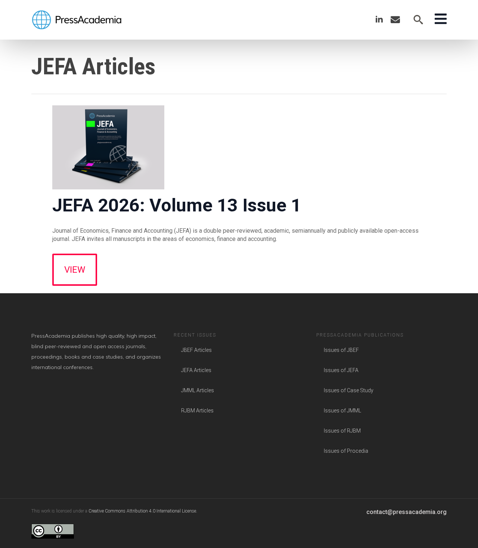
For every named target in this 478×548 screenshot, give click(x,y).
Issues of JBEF (341, 350)
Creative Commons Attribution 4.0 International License (142, 511)
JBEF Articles (196, 350)
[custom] (395, 19)
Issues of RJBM (342, 431)
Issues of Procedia (346, 451)
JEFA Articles (196, 370)
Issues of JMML (342, 411)
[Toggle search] (418, 20)
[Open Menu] (441, 19)
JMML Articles (197, 390)
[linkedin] (379, 19)
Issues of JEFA (341, 370)
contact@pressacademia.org (406, 512)
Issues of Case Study (348, 390)
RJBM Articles (197, 411)
